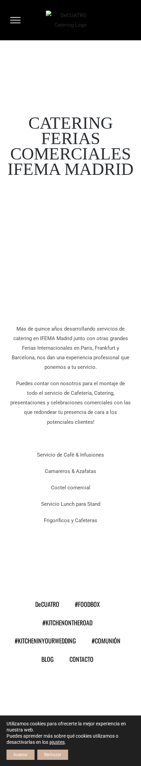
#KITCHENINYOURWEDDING (45, 640)
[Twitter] (62, 689)
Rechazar (52, 754)
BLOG (47, 659)
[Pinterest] (97, 689)
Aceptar (20, 754)
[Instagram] (79, 689)
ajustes (57, 742)
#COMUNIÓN (106, 640)
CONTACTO (81, 659)
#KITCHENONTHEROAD (67, 622)
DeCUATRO (47, 604)
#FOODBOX (87, 604)
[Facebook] (44, 689)
